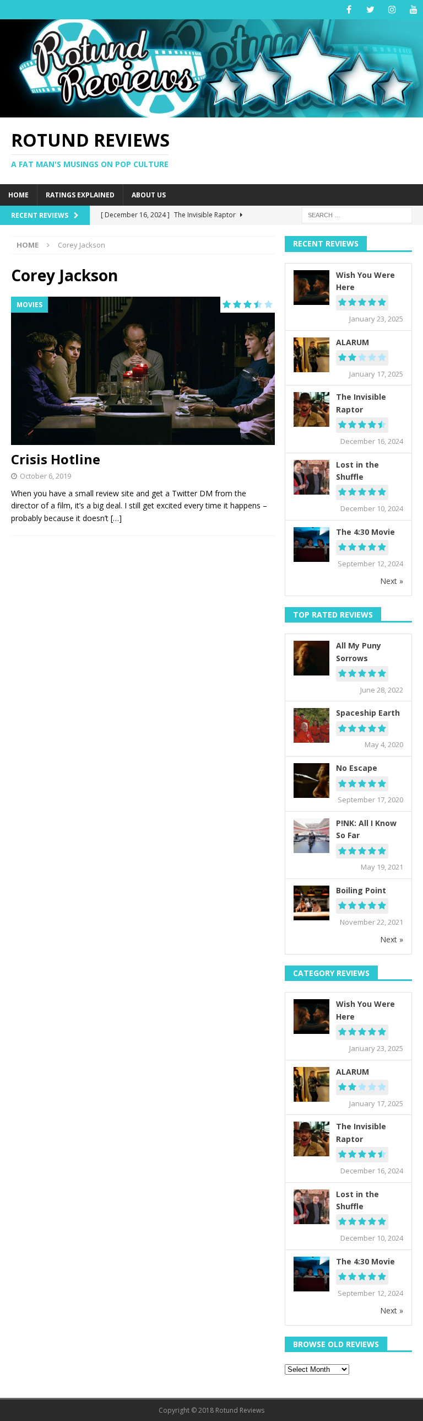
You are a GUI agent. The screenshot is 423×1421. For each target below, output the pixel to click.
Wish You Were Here (365, 281)
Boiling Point (361, 890)
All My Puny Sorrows (358, 651)
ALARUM (352, 342)
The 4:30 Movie (365, 532)
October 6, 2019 (45, 476)
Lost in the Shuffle (357, 470)
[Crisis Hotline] (143, 371)
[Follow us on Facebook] (349, 9)
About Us (149, 195)
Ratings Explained (80, 195)
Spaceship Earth (368, 712)
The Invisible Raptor (361, 403)
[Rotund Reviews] (211, 110)
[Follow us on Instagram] (392, 9)
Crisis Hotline (55, 459)
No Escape (356, 768)
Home (18, 195)
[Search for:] (357, 215)
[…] (116, 518)
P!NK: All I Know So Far (366, 829)
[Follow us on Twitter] (370, 9)
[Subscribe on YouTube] (413, 9)
